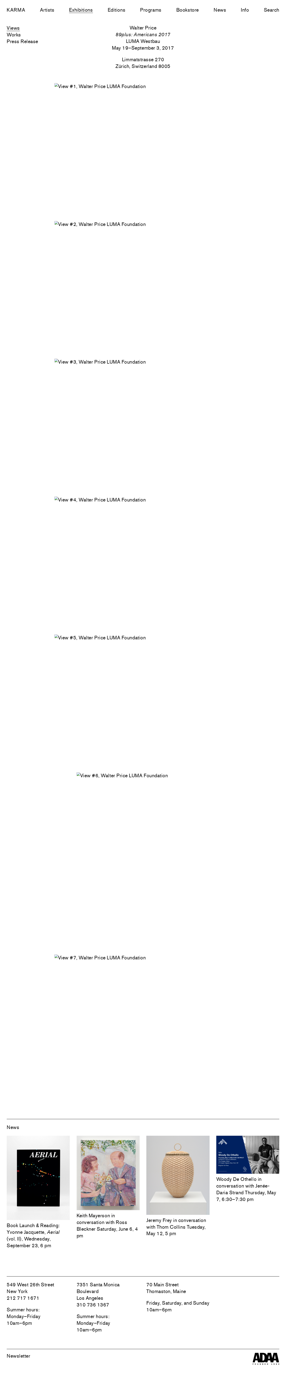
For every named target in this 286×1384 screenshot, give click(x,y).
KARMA (16, 10)
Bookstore (187, 10)
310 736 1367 (93, 1305)
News (220, 10)
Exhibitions (81, 10)
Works (14, 35)
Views (13, 28)
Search (271, 10)
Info (245, 10)
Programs (150, 10)
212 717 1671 (23, 1298)
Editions (116, 10)
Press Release (22, 41)
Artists (47, 10)
